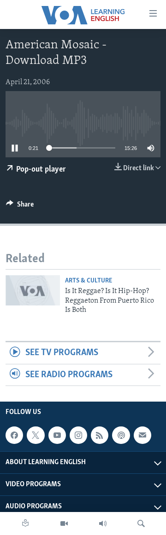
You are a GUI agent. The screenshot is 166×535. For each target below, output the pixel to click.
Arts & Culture (88, 280)
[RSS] (99, 435)
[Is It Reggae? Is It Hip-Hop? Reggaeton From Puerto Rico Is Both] (33, 290)
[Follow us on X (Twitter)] (35, 435)
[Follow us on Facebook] (14, 435)
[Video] (64, 523)
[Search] (141, 523)
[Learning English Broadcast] (103, 523)
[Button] (20, 206)
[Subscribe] (142, 435)
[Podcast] (121, 435)
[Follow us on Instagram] (78, 435)
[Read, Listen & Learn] (25, 523)
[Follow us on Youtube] (57, 435)
